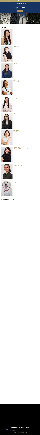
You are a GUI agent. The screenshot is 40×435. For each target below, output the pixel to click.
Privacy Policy (23, 226)
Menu (26, 0)
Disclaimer (19, 432)
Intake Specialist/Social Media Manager (20, 148)
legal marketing (24, 430)
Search (21, 1)
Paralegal (16, 98)
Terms (23, 232)
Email (18, 1)
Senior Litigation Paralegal (18, 47)
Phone (14, 212)
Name (14, 208)
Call (15, 1)
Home (13, 1)
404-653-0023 (21, 8)
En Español (20, 11)
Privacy (21, 232)
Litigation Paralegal (16, 64)
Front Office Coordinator (17, 165)
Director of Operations (17, 30)
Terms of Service (18, 226)
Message (15, 221)
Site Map (14, 432)
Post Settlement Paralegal (18, 131)
